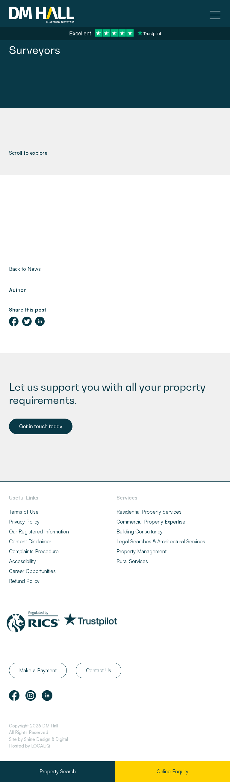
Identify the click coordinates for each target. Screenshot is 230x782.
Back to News (25, 269)
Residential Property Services (148, 512)
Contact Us (98, 670)
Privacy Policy (24, 521)
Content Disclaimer (30, 541)
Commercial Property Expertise (150, 521)
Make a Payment (38, 670)
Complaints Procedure (34, 551)
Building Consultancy (139, 531)
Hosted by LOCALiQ (29, 746)
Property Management (141, 551)
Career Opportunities (32, 571)
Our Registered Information (39, 531)
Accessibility (22, 561)
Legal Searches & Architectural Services (160, 541)
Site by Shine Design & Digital (38, 739)
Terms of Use (24, 512)
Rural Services (132, 561)
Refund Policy (24, 581)
